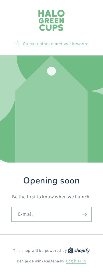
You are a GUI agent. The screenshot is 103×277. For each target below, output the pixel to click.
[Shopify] (79, 250)
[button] (51, 44)
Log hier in (76, 261)
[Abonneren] (84, 214)
